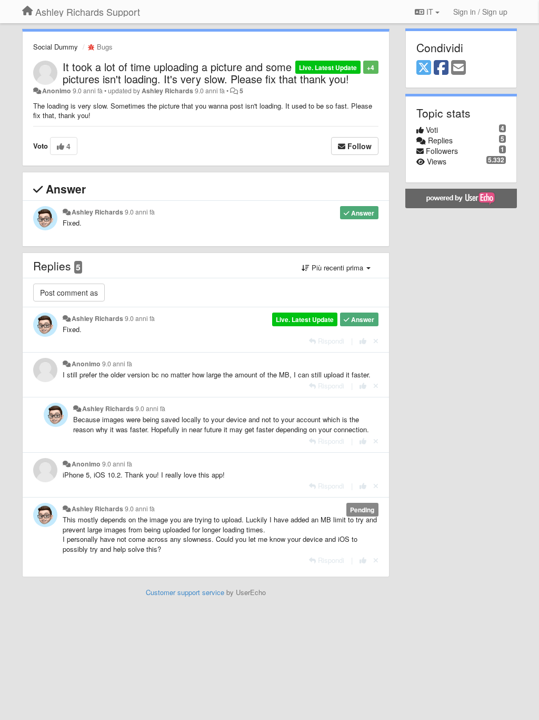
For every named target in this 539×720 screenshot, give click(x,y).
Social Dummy (55, 47)
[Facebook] (441, 68)
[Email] (458, 68)
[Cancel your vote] (375, 341)
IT (429, 11)
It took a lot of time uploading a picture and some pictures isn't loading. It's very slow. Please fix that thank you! (206, 72)
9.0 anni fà (140, 212)
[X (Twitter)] (423, 68)
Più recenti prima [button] (337, 267)
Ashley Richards (167, 90)
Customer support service (185, 592)
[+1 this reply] (363, 341)
